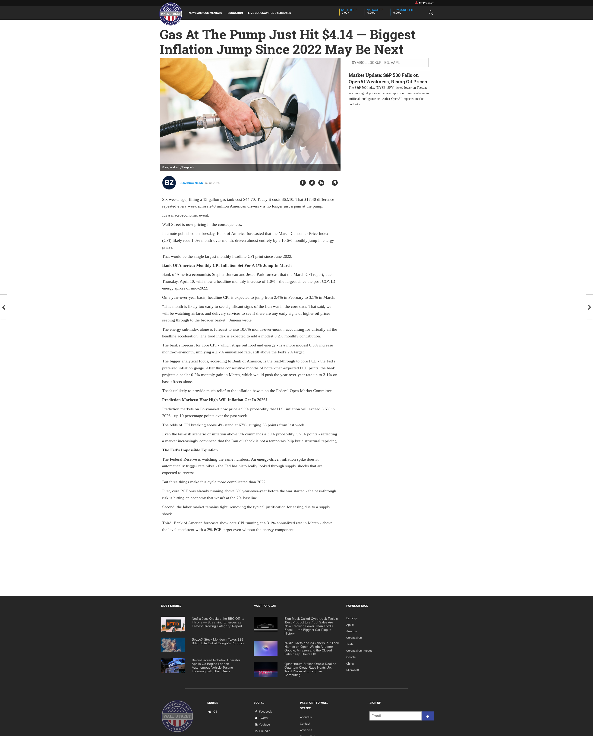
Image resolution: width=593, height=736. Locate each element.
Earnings (352, 618)
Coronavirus (354, 637)
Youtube (264, 724)
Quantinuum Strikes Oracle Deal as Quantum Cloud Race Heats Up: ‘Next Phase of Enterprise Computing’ (310, 669)
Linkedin (264, 731)
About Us (306, 717)
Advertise (306, 730)
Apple (350, 624)
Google (351, 657)
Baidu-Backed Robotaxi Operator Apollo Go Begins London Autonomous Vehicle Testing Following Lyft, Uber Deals (216, 665)
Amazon (351, 631)
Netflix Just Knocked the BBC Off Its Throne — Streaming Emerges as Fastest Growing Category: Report (218, 622)
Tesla (349, 644)
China (350, 663)
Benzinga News (191, 183)
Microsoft (352, 670)
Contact (305, 723)
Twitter (263, 718)
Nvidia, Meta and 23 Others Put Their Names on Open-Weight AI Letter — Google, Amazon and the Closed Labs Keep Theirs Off (311, 648)
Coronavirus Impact (359, 650)
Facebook (265, 711)
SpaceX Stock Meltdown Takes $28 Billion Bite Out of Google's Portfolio (218, 641)
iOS (215, 711)
